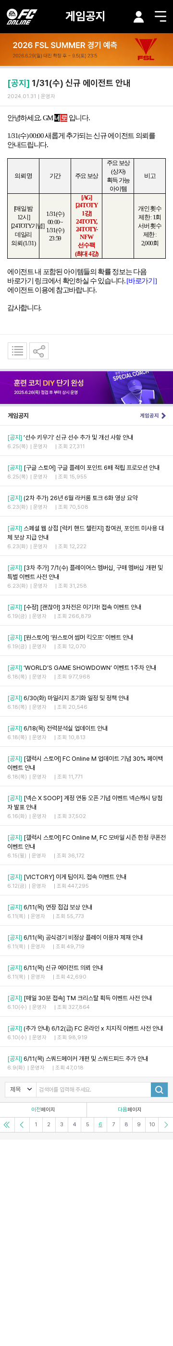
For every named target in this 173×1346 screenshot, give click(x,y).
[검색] (159, 1089)
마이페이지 (139, 17)
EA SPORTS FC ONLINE (22, 17)
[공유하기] (39, 351)
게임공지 (85, 16)
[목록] (17, 350)
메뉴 (160, 16)
